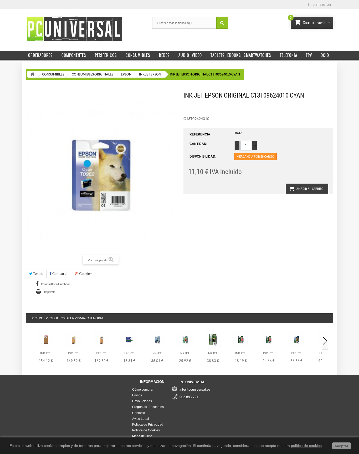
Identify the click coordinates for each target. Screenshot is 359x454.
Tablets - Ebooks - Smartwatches (241, 55)
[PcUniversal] (74, 29)
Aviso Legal (140, 419)
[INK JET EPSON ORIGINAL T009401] (213, 339)
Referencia (199, 134)
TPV (309, 55)
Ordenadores (40, 55)
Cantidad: (198, 144)
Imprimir (49, 292)
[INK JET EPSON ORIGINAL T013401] (241, 339)
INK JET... (45, 353)
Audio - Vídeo (190, 55)
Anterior (29, 341)
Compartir (60, 274)
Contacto (138, 413)
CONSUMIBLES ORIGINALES (92, 74)
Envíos (137, 395)
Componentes (73, 55)
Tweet (37, 274)
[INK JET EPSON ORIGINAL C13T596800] (102, 339)
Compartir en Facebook (55, 284)
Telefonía (288, 55)
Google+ (85, 274)
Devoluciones (142, 401)
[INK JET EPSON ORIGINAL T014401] (269, 339)
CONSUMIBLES (53, 74)
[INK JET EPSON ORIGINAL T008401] (185, 339)
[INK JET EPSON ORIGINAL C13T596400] (74, 339)
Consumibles (138, 55)
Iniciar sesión (319, 4)
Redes (164, 55)
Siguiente (325, 341)
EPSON (126, 74)
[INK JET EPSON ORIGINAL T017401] (297, 339)
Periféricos (106, 55)
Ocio (325, 55)
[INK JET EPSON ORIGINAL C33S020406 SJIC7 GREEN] (129, 339)
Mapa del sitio (142, 436)
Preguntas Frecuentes (148, 407)
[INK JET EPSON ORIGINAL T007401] (157, 339)
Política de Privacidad (147, 424)
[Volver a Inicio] (32, 74)
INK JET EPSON (150, 74)
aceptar (341, 446)
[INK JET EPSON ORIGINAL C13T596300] (46, 339)
